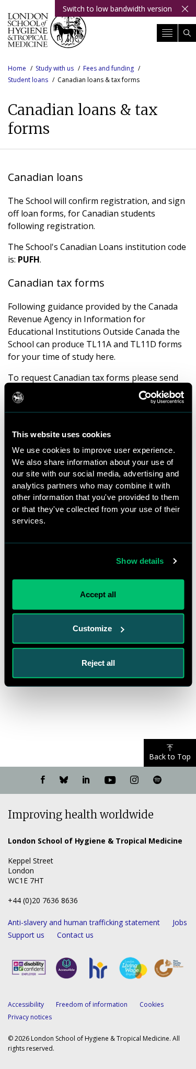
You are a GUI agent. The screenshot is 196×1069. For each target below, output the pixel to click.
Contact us (75, 935)
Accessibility (26, 1004)
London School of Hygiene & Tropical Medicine (47, 33)
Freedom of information (92, 1004)
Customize (92, 628)
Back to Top (170, 756)
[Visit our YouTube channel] (110, 780)
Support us (26, 935)
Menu (167, 33)
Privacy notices (30, 1017)
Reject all (98, 662)
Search (187, 33)
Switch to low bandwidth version (117, 9)
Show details (140, 560)
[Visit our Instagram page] (134, 780)
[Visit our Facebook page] (43, 780)
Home (17, 68)
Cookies (152, 1004)
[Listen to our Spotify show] (157, 780)
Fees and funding (108, 68)
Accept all (98, 593)
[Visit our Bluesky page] (64, 780)
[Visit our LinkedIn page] (86, 780)
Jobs (179, 922)
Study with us (55, 68)
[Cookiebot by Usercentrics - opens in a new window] (139, 397)
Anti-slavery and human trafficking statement (84, 922)
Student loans (28, 79)
